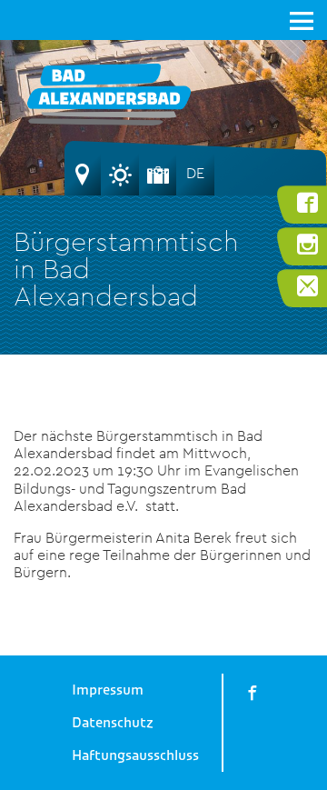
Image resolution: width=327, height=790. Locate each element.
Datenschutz (113, 723)
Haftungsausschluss (135, 755)
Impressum (108, 690)
